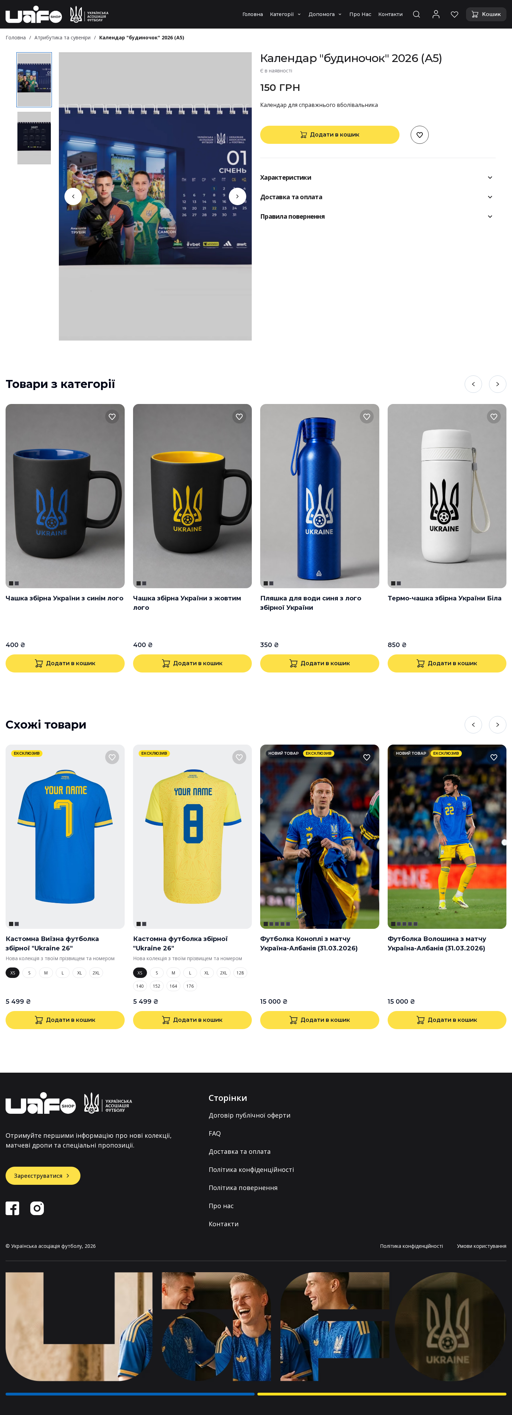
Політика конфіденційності (251, 1169)
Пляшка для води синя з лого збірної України (310, 603)
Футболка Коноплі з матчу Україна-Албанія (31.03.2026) (309, 943)
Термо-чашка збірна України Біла (445, 598)
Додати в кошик (334, 134)
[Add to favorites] (420, 135)
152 (156, 986)
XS (12, 973)
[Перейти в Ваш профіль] (436, 14)
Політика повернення (243, 1187)
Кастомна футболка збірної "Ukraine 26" (180, 943)
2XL (96, 973)
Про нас (221, 1206)
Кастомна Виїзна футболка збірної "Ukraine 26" (52, 943)
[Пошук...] (416, 14)
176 (190, 986)
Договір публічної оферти (249, 1115)
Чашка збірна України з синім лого (64, 598)
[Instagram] (37, 1208)
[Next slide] (237, 196)
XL (79, 973)
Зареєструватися (38, 1176)
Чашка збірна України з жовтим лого (187, 603)
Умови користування (481, 1246)
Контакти (224, 1224)
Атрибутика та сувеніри (62, 37)
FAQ (215, 1133)
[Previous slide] (73, 196)
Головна (16, 37)
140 (139, 986)
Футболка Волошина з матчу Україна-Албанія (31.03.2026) (437, 943)
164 (173, 986)
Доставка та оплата (240, 1151)
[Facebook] (12, 1208)
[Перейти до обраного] (454, 14)
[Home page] (57, 14)
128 (240, 973)
